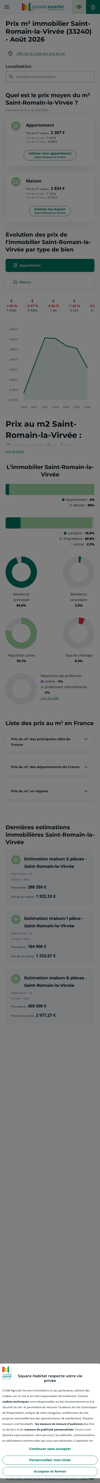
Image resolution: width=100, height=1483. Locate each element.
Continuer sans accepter (50, 1449)
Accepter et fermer (50, 1471)
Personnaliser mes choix (50, 1460)
